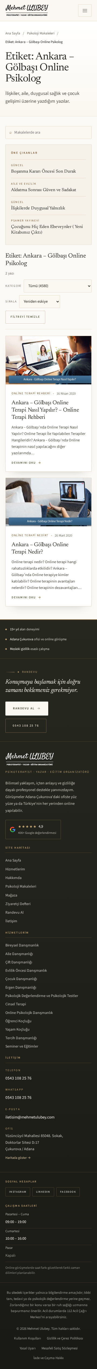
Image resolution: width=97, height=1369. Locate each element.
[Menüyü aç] (85, 10)
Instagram (17, 1192)
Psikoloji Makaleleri (40, 33)
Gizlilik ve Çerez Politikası (65, 1338)
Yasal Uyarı (28, 1348)
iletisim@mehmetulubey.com (29, 1117)
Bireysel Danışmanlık (22, 945)
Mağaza (11, 895)
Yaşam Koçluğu (17, 1029)
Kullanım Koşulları (27, 1338)
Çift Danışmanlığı (18, 962)
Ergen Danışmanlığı (20, 987)
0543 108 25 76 (26, 725)
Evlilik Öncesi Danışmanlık (26, 970)
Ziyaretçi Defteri (17, 904)
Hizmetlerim (15, 869)
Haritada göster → (18, 1157)
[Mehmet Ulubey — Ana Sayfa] (27, 10)
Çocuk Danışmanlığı (21, 979)
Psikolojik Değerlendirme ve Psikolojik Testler (41, 996)
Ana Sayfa (12, 33)
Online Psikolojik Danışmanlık (29, 1013)
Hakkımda (13, 878)
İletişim (11, 921)
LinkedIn (43, 1192)
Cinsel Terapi (15, 1004)
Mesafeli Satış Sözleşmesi (59, 1348)
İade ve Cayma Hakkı (48, 1358)
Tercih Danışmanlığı (21, 1038)
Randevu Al (27, 708)
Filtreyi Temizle (25, 317)
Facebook (68, 1192)
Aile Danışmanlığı (19, 954)
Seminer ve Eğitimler (21, 1046)
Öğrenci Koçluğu (18, 1021)
